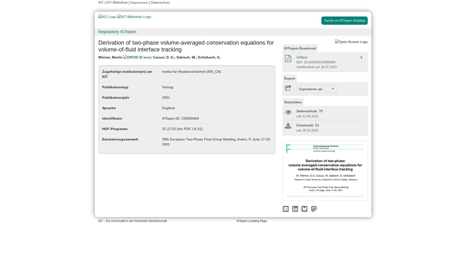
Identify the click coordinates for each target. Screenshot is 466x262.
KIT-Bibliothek (118, 2)
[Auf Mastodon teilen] (314, 209)
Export (289, 78)
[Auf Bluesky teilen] (305, 209)
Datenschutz (160, 2)
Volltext (301, 57)
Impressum (139, 2)
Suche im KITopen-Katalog (344, 20)
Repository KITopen (117, 31)
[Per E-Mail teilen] (286, 209)
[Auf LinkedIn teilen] (296, 209)
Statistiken (293, 102)
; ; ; (159, 57)
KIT (101, 2)
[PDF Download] (287, 60)
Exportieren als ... (315, 89)
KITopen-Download (300, 48)
